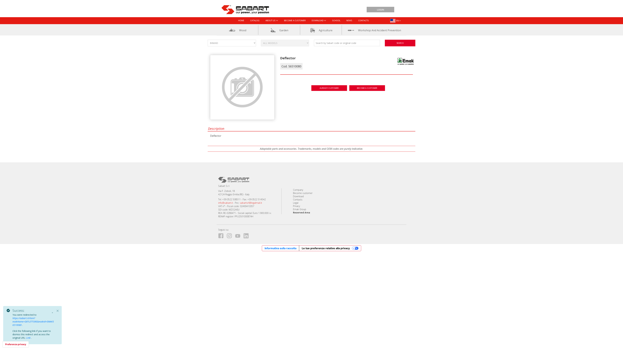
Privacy (296, 206)
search (400, 43)
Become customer (302, 193)
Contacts (297, 199)
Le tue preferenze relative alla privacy (326, 248)
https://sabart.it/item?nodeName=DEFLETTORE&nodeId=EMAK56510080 (33, 322)
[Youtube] (239, 235)
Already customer (329, 88)
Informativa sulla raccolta (280, 248)
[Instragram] (230, 235)
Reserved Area (301, 212)
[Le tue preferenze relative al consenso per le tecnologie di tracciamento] (16, 344)
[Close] (57, 310)
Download (298, 196)
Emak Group (299, 209)
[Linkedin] (247, 235)
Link (28, 337)
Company (298, 189)
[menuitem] (241, 20)
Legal (295, 202)
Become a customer (367, 88)
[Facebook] (222, 235)
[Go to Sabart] (245, 9)
